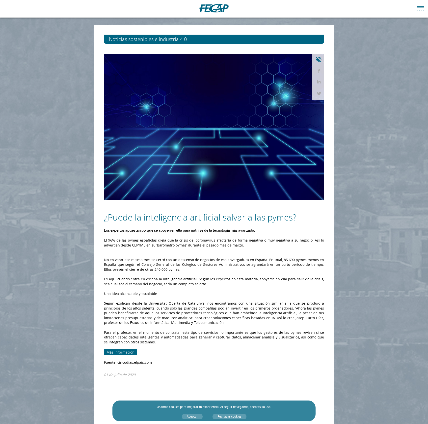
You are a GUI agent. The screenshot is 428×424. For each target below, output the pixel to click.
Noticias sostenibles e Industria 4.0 (157, 39)
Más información (120, 352)
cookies (174, 407)
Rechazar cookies (229, 416)
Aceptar (192, 416)
